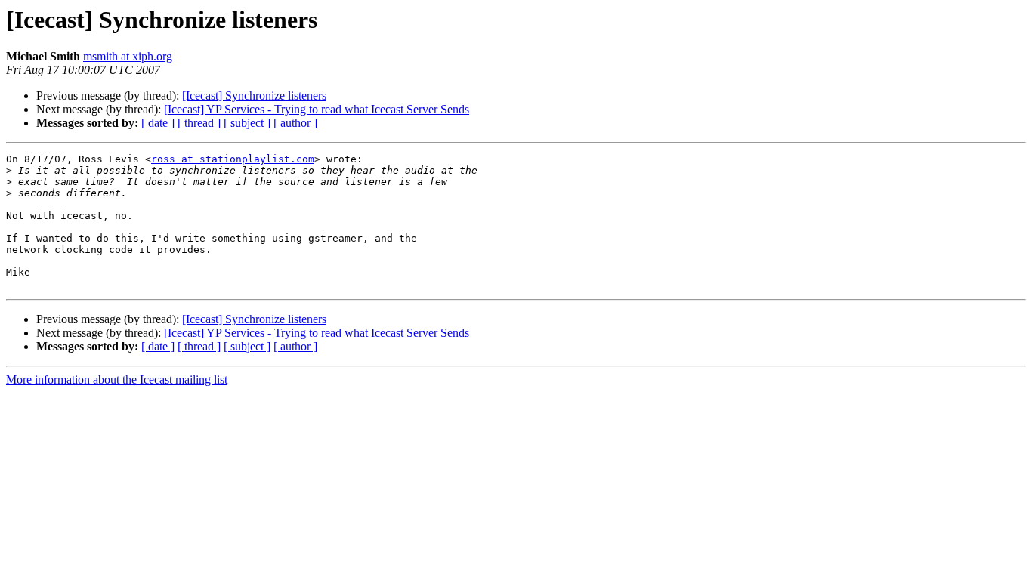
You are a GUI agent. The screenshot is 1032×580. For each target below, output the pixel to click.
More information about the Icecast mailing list (116, 379)
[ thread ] (199, 122)
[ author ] (295, 122)
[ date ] (158, 122)
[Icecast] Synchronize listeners (254, 95)
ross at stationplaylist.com (232, 159)
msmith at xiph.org (127, 56)
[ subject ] (247, 122)
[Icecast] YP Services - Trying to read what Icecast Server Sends (316, 109)
